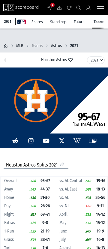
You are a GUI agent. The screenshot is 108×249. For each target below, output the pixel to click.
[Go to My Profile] (88, 7)
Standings (58, 21)
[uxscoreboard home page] (21, 7)
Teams (99, 21)
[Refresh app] (69, 7)
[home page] (6, 46)
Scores (37, 21)
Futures (80, 21)
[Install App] (59, 7)
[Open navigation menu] (100, 7)
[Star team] (70, 59)
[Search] (78, 7)
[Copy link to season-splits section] (62, 164)
